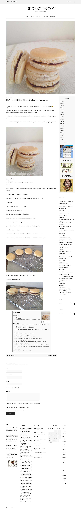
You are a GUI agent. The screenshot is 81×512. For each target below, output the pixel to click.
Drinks (28, 444)
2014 (61, 123)
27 (51, 440)
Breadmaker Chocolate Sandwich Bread (66, 201)
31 (58, 440)
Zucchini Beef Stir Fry (63, 215)
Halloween (22, 456)
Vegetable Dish (28, 499)
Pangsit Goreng (62, 283)
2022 (61, 109)
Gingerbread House (24, 453)
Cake (28, 434)
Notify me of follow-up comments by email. (18, 407)
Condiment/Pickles (29, 440)
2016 (61, 119)
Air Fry (29, 428)
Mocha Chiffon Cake (62, 269)
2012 (61, 126)
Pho (26, 480)
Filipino (29, 450)
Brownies (22, 434)
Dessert (30, 441)
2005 (61, 139)
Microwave (23, 474)
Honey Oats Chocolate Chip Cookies (65, 256)
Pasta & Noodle (25, 478)
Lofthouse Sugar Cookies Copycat (65, 226)
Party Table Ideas (28, 477)
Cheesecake (28, 438)
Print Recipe (46, 322)
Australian (30, 429)
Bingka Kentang (62, 260)
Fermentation (23, 450)
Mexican (29, 472)
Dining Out (52, 16)
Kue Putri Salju (61, 231)
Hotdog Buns (61, 281)
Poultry (27, 483)
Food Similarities (24, 452)
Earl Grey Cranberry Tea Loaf (64, 237)
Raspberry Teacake (62, 262)
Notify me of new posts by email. (15, 410)
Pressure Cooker (23, 484)
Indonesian (38, 16)
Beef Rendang (61, 210)
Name (7, 368)
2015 (61, 121)
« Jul (49, 442)
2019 (61, 114)
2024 (61, 105)
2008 (61, 134)
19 (49, 438)
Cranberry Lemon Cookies (64, 213)
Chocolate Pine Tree (62, 255)
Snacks (22, 490)
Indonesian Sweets (25, 468)
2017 (61, 117)
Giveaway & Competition (25, 455)
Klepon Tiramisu (62, 253)
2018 (61, 116)
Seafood (28, 487)
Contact (8, 1)
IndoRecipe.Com (40, 8)
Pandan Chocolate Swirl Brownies (65, 212)
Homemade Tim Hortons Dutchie (65, 205)
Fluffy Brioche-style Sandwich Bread (65, 242)
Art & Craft (23, 429)
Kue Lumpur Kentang (63, 294)
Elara (7, 507)
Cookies (7, 97)
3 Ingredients (22, 428)
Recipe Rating (9, 387)
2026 (61, 101)
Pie (29, 480)
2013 (61, 125)
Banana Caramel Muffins (63, 267)
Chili (22, 440)
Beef (21, 432)
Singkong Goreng (12, 355)
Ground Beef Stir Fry (63, 290)
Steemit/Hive (23, 493)
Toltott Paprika (62, 233)
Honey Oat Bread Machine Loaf (64, 251)
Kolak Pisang (61, 228)
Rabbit (30, 484)
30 (56, 440)
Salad (27, 486)
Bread (26, 432)
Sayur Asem (61, 224)
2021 (61, 110)
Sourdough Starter (26, 492)
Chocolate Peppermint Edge (64, 274)
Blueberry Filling (51, 355)
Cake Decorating (23, 435)
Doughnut (22, 444)
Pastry (21, 480)
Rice (23, 486)
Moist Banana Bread (62, 208)
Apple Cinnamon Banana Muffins (65, 289)
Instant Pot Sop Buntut (63, 203)
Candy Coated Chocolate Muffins (65, 265)
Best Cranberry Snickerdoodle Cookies (66, 230)
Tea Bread (26, 495)
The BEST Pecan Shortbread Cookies (66, 276)
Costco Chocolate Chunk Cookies (65, 222)
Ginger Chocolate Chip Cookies (65, 292)
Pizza (22, 481)
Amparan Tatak (62, 235)
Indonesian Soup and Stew (25, 467)
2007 (61, 135)
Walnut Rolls (61, 271)
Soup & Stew (29, 490)
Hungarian (45, 16)
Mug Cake (23, 475)
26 (49, 440)
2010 (61, 130)
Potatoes (22, 483)
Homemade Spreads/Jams (25, 461)
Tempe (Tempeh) (23, 496)
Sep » (51, 442)
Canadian (22, 437)
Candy (27, 437)
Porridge (28, 481)
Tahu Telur (61, 249)
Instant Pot (22, 469)
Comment (8, 391)
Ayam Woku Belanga (62, 258)
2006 (61, 137)
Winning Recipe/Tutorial (27, 501)
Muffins (29, 474)
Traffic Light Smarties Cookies (64, 280)
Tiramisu (22, 498)
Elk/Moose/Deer (23, 449)
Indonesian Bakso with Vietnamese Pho (66, 272)
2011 (61, 128)
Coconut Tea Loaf (62, 217)
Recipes (14, 1)
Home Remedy (30, 456)
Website (7, 381)
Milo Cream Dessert (62, 285)
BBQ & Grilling (25, 431)
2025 (61, 103)
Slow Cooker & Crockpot (25, 489)
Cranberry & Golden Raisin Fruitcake (66, 206)
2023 (61, 107)
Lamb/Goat (25, 471)
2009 (61, 132)
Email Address (9, 375)
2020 (61, 112)
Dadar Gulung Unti (62, 287)
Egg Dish (26, 447)
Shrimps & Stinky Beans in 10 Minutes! (66, 278)
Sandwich (22, 487)
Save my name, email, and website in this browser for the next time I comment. (23, 403)
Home (12, 1)
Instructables (29, 469)
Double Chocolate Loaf (63, 247)
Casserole (22, 438)
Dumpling (22, 446)
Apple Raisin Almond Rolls (64, 264)
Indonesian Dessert (25, 465)
